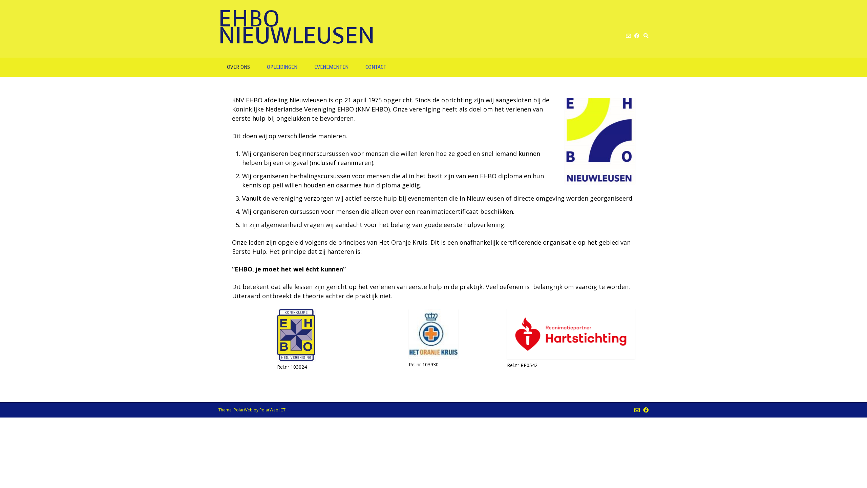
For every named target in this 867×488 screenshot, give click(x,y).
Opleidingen (282, 67)
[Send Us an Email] (628, 36)
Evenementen (331, 67)
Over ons (238, 67)
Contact (375, 67)
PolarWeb (243, 410)
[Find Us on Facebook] (636, 36)
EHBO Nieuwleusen (296, 27)
